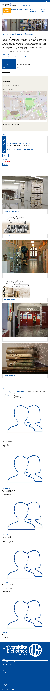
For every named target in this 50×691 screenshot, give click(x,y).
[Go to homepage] (9, 4)
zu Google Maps (6, 124)
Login (46, 1)
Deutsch (41, 1)
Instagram (6, 687)
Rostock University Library (42, 11)
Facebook (6, 684)
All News (5, 164)
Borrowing (19, 9)
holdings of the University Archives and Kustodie (19, 51)
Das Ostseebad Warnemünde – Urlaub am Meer (18, 144)
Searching (13, 9)
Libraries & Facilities (6, 10)
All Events (5, 155)
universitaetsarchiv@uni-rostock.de (12, 85)
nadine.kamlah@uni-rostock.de (10, 490)
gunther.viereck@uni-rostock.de (18, 395)
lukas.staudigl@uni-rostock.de (10, 634)
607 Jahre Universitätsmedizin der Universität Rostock (19, 149)
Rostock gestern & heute (12, 138)
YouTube (5, 685)
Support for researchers (33, 10)
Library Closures (6, 72)
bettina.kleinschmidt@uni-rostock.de (11, 440)
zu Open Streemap (15, 124)
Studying (25, 9)
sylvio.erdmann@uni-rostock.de (10, 536)
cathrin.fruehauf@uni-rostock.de (10, 584)
